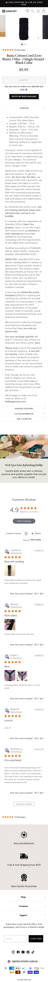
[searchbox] (14, 533)
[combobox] (33, 540)
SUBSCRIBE (36, 938)
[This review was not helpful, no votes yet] (41, 593)
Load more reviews (24, 804)
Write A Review (24, 521)
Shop (23, 897)
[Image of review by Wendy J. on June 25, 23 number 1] (9, 624)
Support (23, 915)
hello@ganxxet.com (15, 401)
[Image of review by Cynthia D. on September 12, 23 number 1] (9, 570)
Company (23, 906)
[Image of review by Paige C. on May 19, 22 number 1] (9, 675)
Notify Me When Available (24, 96)
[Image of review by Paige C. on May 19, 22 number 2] (22, 675)
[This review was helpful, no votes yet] (36, 593)
